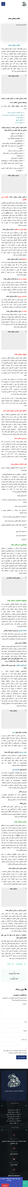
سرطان (8, 213)
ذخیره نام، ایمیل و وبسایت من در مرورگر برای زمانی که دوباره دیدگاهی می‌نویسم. (15, 1051)
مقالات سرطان (13, 1123)
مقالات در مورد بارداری (13, 1110)
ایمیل (25, 1031)
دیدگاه (24, 1004)
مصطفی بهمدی (19, 964)
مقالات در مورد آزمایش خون (13, 1114)
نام (25, 1022)
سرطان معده (15, 106)
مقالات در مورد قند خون (13, 1119)
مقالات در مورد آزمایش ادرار (13, 1121)
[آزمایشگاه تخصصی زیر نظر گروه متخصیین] (24, 4)
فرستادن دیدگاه (21, 1057)
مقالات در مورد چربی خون (13, 1116)
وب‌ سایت (24, 1039)
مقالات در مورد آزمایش (13, 1112)
